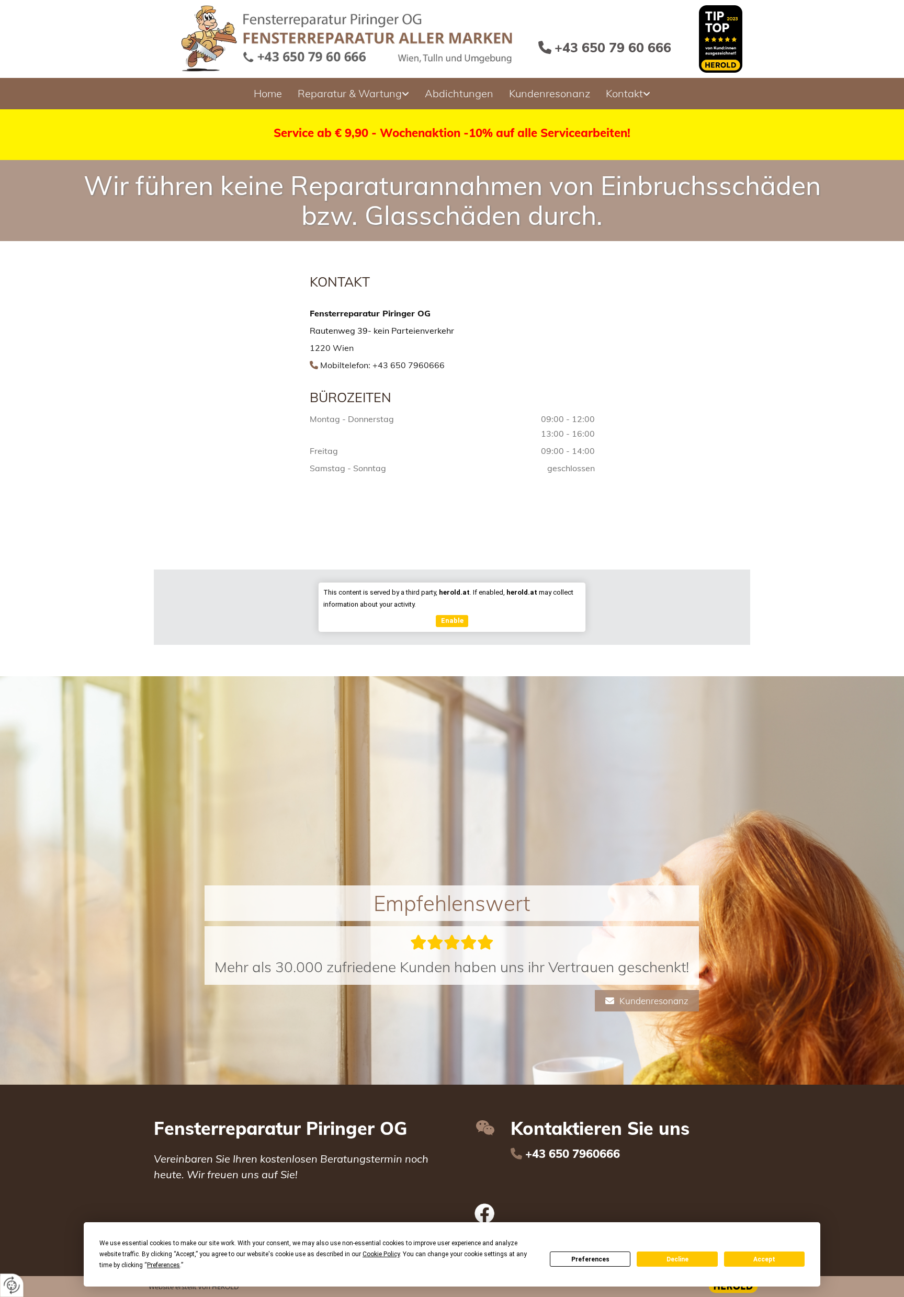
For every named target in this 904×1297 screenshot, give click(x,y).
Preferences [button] (163, 1265)
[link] (353, 93)
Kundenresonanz (549, 93)
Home (268, 93)
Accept (764, 1259)
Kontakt (624, 93)
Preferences (590, 1259)
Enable (452, 620)
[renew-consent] (12, 1285)
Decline (677, 1259)
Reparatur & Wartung (350, 93)
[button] (660, 976)
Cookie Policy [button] (381, 1254)
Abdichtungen (459, 93)
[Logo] (349, 38)
